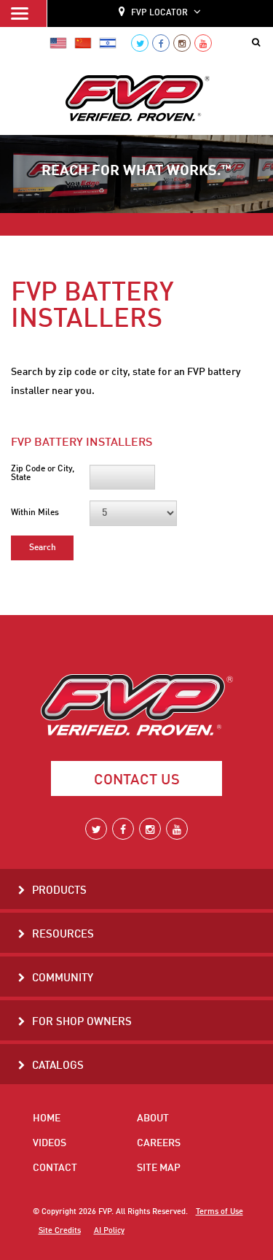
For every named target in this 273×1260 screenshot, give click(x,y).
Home (46, 1118)
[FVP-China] (83, 43)
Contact (55, 1168)
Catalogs (58, 1066)
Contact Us (137, 780)
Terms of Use (219, 1211)
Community (62, 978)
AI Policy (109, 1230)
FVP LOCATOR (159, 13)
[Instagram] (182, 43)
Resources (63, 934)
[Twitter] (140, 43)
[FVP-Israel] (107, 43)
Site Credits (60, 1230)
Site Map (159, 1168)
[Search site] (259, 43)
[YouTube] (203, 43)
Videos (49, 1143)
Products (59, 891)
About (153, 1118)
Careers (159, 1143)
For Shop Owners (82, 1022)
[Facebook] (161, 43)
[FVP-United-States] (58, 43)
